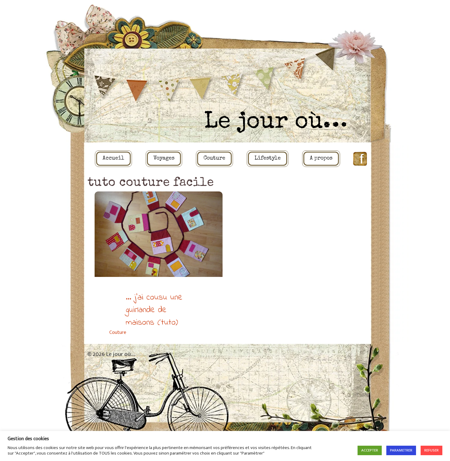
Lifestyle (267, 158)
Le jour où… (275, 122)
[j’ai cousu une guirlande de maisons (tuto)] (159, 234)
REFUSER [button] (431, 450)
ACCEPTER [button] (369, 450)
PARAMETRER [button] (401, 450)
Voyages (163, 158)
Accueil (113, 158)
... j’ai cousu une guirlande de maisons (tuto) (154, 310)
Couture (214, 158)
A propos (321, 158)
